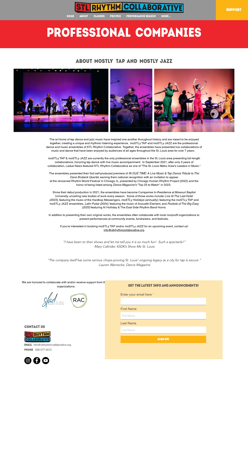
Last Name (128, 323)
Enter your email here (136, 294)
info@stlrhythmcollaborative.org (124, 230)
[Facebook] (36, 360)
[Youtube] (45, 360)
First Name (129, 308)
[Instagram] (27, 360)
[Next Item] (228, 100)
